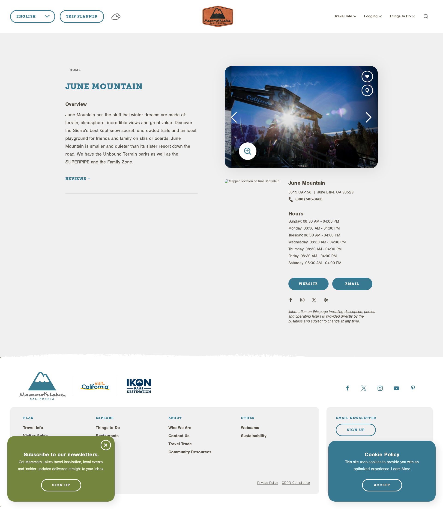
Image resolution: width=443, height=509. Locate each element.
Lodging (370, 16)
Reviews (76, 178)
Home (75, 70)
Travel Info (343, 16)
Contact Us (178, 435)
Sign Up (356, 430)
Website (308, 284)
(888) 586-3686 (309, 199)
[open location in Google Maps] (253, 181)
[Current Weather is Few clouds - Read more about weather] (115, 16)
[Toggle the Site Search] (426, 16)
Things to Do (400, 16)
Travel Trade (180, 444)
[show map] (367, 90)
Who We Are (179, 427)
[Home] (217, 16)
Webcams (250, 427)
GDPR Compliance (296, 483)
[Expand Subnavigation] (355, 16)
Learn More (400, 469)
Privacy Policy (267, 483)
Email (352, 284)
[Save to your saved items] (367, 76)
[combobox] (32, 16)
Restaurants (107, 435)
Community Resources (189, 452)
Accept (382, 485)
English (26, 16)
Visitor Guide (35, 435)
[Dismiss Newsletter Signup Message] (106, 445)
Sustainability (253, 435)
